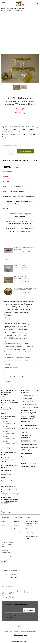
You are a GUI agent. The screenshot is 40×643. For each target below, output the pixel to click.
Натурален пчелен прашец (14, 191)
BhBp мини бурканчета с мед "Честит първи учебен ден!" (9, 402)
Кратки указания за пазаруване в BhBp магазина (32, 523)
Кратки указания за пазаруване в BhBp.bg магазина (20, 202)
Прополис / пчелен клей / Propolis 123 (19, 196)
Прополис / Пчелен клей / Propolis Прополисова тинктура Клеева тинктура (10, 491)
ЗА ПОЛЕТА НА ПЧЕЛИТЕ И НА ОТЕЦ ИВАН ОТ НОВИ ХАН (20, 222)
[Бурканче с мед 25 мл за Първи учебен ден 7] (8, 250)
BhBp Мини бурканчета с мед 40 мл (9, 453)
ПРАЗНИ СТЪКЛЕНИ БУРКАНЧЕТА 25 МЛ (9, 422)
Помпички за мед (26, 453)
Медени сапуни (28, 398)
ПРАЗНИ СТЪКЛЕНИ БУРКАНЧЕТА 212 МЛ (9, 437)
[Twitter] (7, 581)
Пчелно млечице (6, 470)
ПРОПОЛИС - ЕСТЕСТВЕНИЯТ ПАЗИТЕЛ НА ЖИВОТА (20, 230)
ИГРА (5, 209)
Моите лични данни (20, 635)
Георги (5, 397)
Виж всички (7, 371)
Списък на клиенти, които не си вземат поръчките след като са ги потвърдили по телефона (7, 555)
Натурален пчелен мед (8, 486)
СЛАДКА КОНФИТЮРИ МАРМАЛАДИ (29, 449)
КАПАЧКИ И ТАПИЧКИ (29, 444)
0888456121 (13, 574)
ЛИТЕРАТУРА (25, 421)
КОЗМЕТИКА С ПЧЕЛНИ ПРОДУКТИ (29, 391)
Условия (28, 517)
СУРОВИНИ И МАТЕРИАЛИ (26, 436)
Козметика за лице (29, 401)
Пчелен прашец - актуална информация (20, 215)
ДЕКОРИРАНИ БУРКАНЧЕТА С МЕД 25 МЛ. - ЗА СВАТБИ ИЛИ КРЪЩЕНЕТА (9, 500)
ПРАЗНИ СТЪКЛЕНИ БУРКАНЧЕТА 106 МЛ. (9, 432)
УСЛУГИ (24, 432)
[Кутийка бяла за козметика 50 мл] (8, 268)
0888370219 (13, 577)
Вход (2, 525)
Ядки (22, 457)
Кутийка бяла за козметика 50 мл (20, 266)
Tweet (18, 167)
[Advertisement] (20, 33)
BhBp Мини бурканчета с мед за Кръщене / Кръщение (9, 392)
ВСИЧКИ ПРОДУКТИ (28, 463)
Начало (3, 8)
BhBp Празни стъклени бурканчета (15, 8)
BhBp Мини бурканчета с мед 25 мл (9, 466)
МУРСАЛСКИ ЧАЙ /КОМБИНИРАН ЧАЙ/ (28, 417)
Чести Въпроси (6, 529)
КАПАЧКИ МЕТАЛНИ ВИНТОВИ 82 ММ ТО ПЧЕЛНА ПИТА (25, 289)
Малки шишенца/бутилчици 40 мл (7, 448)
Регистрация (18, 517)
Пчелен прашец (6, 474)
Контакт (6, 181)
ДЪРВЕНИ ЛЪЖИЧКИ (28, 441)
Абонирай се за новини (11, 367)
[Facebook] (3, 581)
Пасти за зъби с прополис (31, 407)
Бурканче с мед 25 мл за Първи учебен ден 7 (24, 248)
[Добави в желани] (35, 145)
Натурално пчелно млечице (14, 186)
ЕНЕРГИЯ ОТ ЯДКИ (28, 466)
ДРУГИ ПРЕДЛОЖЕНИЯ (29, 425)
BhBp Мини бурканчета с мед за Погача (9, 408)
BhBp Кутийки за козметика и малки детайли (7, 459)
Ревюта (6, 176)
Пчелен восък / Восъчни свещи (9, 482)
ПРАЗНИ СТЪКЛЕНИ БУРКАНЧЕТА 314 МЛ (9, 442)
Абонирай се (9, 260)
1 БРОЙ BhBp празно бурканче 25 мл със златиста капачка (22, 278)
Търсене (16, 525)
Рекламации (5, 517)
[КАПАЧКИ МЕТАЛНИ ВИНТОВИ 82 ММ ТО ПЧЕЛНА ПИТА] (8, 291)
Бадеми (25, 459)
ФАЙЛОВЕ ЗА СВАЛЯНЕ (29, 428)
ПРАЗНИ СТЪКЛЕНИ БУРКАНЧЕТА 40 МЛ (11, 10)
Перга (3, 477)
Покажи (7, 318)
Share (7, 167)
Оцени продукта (7, 171)
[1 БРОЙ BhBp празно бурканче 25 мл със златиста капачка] (8, 280)
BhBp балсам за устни (30, 404)
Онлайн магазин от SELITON (20, 641)
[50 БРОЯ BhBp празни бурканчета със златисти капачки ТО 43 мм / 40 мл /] (20, 82)
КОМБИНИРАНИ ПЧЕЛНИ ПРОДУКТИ (28, 412)
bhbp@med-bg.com (14, 570)
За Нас (3, 521)
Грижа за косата (28, 395)
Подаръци (4, 413)
